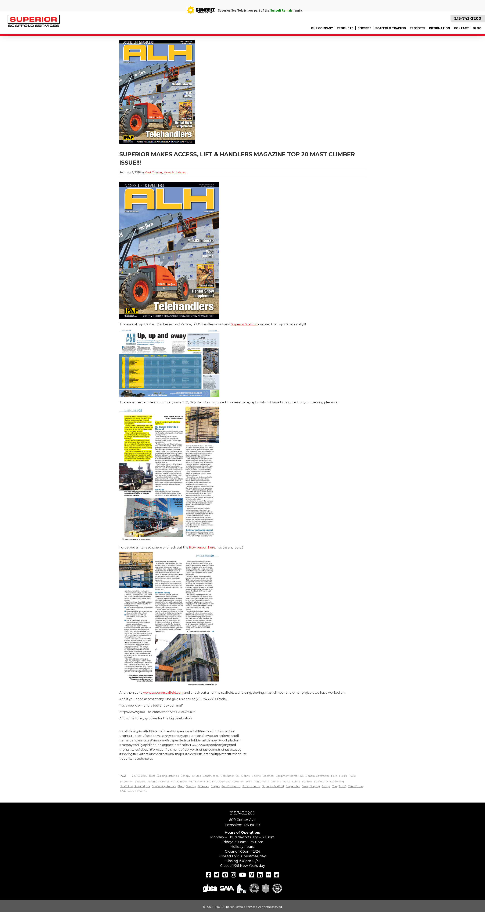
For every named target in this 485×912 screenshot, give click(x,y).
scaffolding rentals (164, 786)
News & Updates (174, 172)
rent (257, 781)
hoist (334, 775)
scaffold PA (321, 781)
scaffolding (337, 781)
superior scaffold (273, 786)
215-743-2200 (467, 18)
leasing (151, 781)
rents (286, 781)
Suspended (293, 786)
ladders (140, 781)
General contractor (317, 775)
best (152, 775)
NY (214, 781)
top (334, 786)
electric (256, 775)
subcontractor (251, 786)
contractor (227, 775)
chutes (196, 775)
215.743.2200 (242, 813)
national (200, 781)
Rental (266, 781)
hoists (343, 775)
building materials (168, 775)
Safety (296, 781)
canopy (185, 775)
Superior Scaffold (244, 324)
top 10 (342, 786)
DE (237, 775)
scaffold (307, 781)
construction (211, 775)
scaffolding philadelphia (135, 786)
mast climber (179, 781)
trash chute (355, 786)
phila (249, 781)
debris (245, 775)
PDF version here (202, 547)
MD (191, 781)
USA (123, 790)
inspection (126, 781)
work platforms (137, 790)
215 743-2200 (139, 775)
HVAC (352, 775)
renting (276, 781)
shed (181, 786)
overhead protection (231, 781)
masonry (163, 781)
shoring (191, 786)
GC (302, 775)
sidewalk (203, 786)
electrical (268, 775)
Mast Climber (153, 172)
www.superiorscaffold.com (163, 692)
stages (215, 786)
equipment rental (287, 775)
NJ (208, 781)
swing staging (311, 786)
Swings (326, 786)
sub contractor (230, 786)
